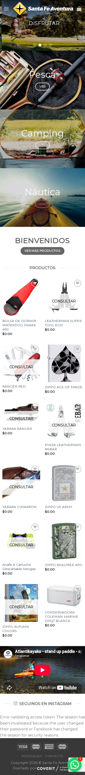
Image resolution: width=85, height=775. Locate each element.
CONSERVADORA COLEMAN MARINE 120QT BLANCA (61, 616)
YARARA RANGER (17, 428)
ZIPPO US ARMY (58, 507)
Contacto (54, 756)
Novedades (31, 756)
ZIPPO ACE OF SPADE (63, 387)
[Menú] (6, 8)
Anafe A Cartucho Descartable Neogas (19, 567)
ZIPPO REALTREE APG (63, 565)
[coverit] (54, 768)
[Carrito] (79, 9)
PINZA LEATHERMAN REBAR (63, 447)
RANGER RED (14, 386)
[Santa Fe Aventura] (43, 9)
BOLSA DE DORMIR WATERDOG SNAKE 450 (19, 325)
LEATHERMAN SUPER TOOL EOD (63, 323)
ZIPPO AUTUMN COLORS (15, 629)
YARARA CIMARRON (19, 507)
